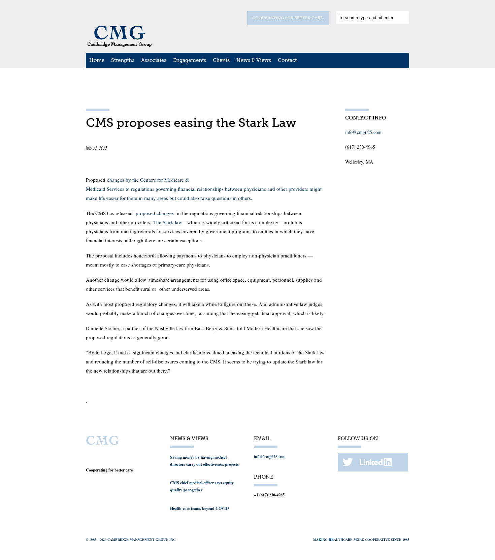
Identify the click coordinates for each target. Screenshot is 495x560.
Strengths (122, 60)
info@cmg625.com (363, 132)
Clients (221, 60)
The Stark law (167, 222)
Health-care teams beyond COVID (199, 508)
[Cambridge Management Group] (119, 44)
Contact (287, 60)
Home (96, 60)
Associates (153, 60)
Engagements (189, 60)
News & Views (253, 60)
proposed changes (155, 213)
